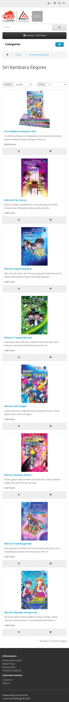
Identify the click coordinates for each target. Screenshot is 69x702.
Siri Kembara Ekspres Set (20, 131)
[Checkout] (63, 3)
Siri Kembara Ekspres (39, 54)
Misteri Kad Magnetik (18, 543)
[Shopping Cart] (59, 3)
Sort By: (8, 84)
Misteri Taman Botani (18, 337)
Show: (41, 84)
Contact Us (8, 679)
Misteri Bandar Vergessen (20, 612)
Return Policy (9, 663)
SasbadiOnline (21, 695)
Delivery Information (12, 660)
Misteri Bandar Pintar (17, 475)
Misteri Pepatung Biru (18, 268)
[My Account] (49, 3)
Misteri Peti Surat (15, 200)
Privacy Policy (9, 667)
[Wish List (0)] (55, 3)
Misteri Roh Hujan (15, 406)
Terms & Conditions (12, 670)
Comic (19, 54)
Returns (6, 683)
